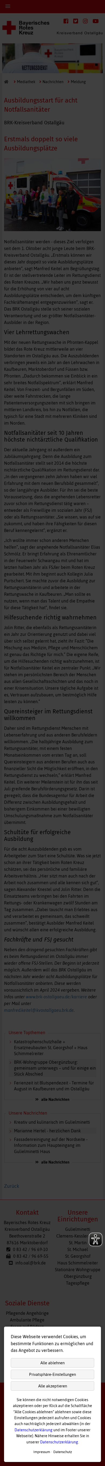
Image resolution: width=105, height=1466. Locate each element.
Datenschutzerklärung (33, 1430)
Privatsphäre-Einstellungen (52, 1374)
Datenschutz (62, 1452)
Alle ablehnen (52, 1363)
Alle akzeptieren (52, 1386)
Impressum (41, 1452)
